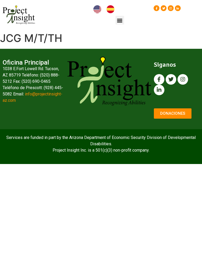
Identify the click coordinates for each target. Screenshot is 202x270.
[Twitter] (163, 8)
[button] (119, 20)
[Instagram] (171, 8)
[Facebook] (156, 8)
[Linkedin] (178, 8)
